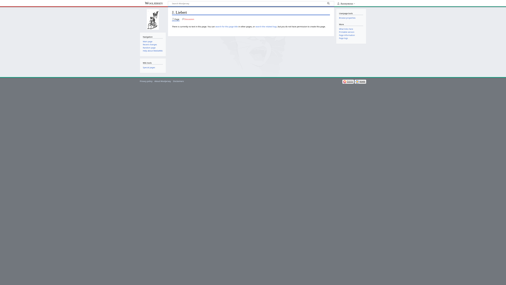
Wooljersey (154, 3)
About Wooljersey (162, 81)
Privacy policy (146, 81)
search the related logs (266, 26)
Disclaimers (178, 81)
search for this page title (226, 26)
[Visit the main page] (153, 19)
